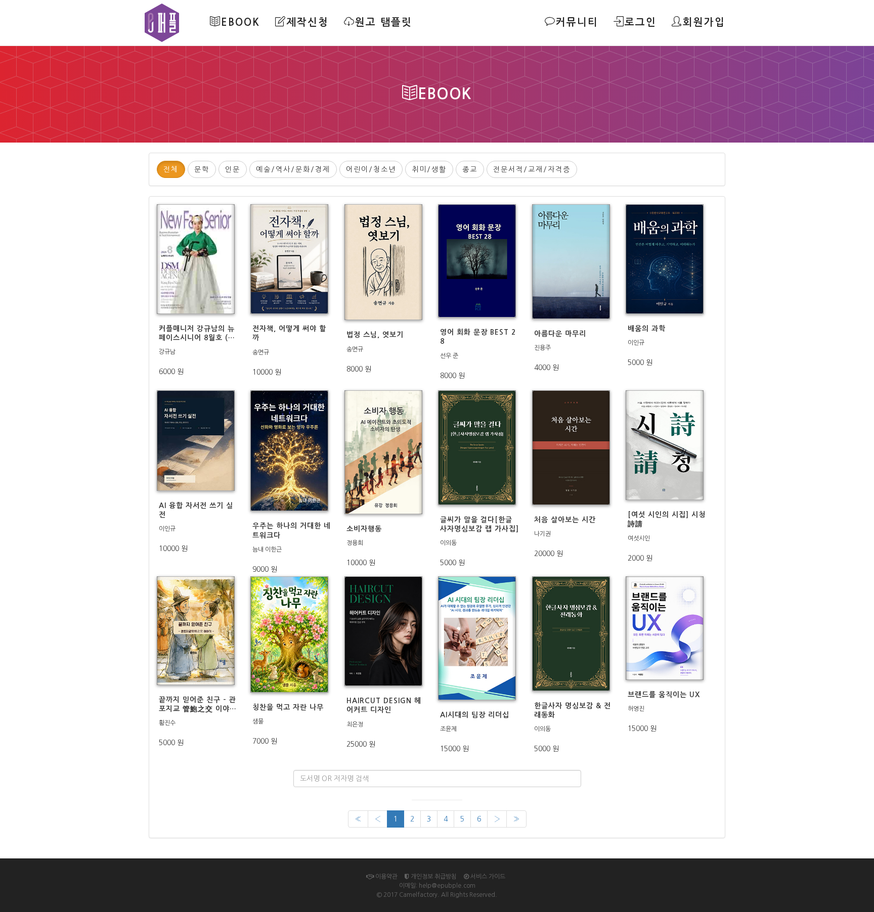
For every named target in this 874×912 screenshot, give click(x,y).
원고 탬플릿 (383, 22)
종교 (469, 169)
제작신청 (307, 22)
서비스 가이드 (487, 877)
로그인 (641, 22)
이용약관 (386, 877)
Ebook (240, 22)
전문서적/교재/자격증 (532, 169)
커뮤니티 (577, 22)
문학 (201, 169)
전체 (171, 169)
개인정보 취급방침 (433, 877)
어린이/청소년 (371, 169)
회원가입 (704, 22)
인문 (232, 169)
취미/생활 (429, 169)
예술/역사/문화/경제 (293, 169)
